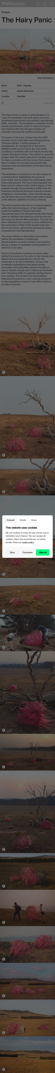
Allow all (42, 552)
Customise (28, 552)
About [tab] (34, 520)
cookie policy (28, 542)
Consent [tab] (11, 520)
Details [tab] (23, 520)
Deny (12, 552)
